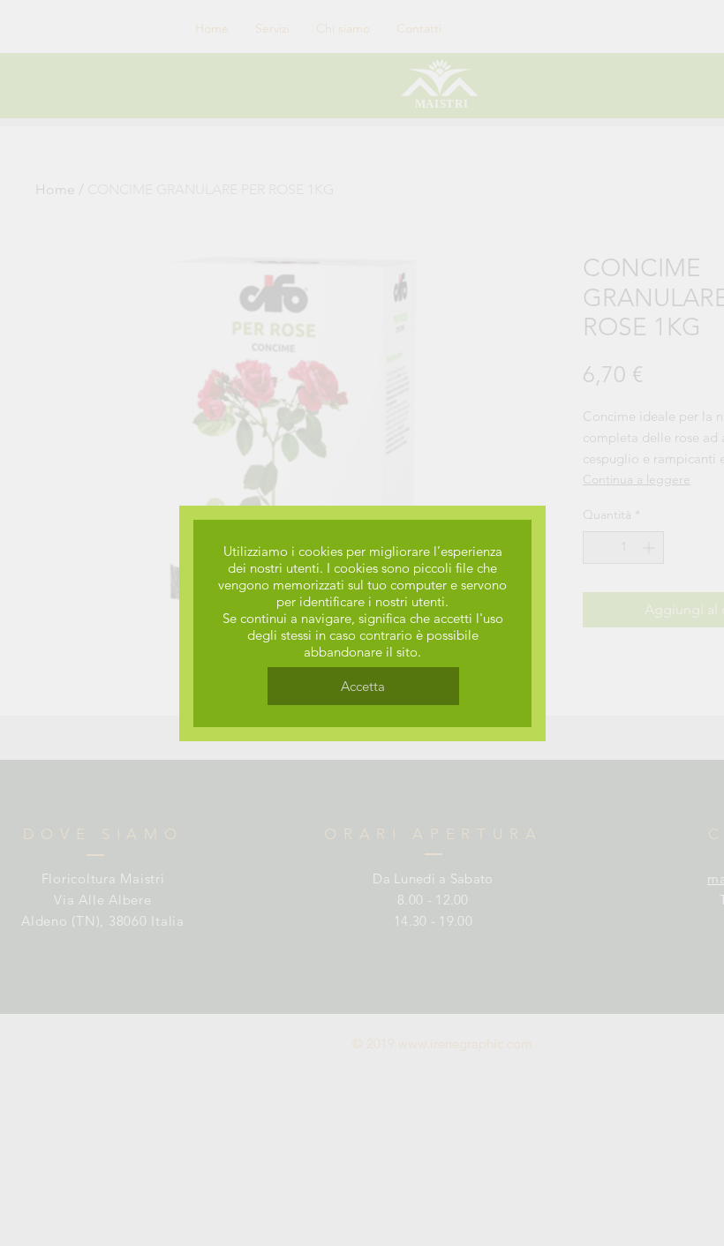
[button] (363, 686)
